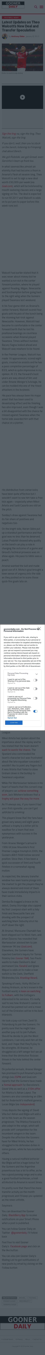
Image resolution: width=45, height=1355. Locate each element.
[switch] (35, 680)
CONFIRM (14, 722)
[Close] (40, 629)
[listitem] (22, 674)
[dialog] (22, 677)
